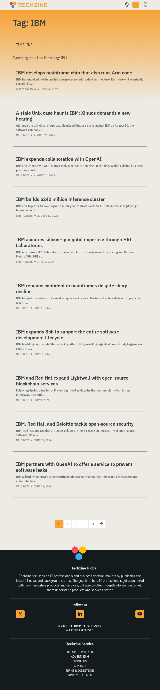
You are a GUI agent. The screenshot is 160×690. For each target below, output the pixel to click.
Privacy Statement (80, 675)
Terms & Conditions (80, 670)
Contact (80, 666)
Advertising (80, 656)
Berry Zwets (24, 89)
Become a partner (80, 652)
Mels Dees (22, 135)
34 (92, 524)
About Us (80, 661)
